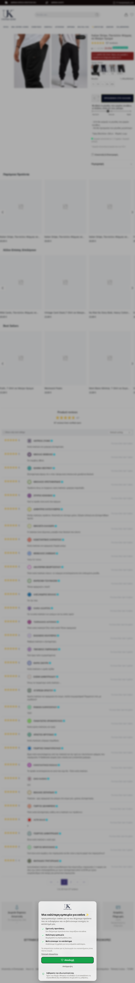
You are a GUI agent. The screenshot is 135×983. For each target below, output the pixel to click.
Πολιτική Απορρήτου (49, 954)
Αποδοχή (69, 960)
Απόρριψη (67, 966)
